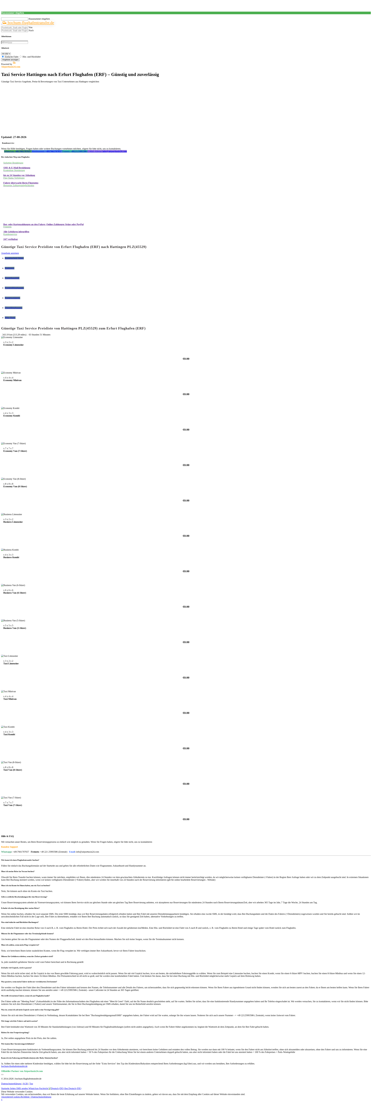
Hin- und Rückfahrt (32, 56)
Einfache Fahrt (11, 56)
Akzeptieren (6, 1097)
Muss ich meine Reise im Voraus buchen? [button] (18, 871)
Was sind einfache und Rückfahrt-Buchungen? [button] (20, 922)
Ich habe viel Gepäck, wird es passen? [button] (16, 968)
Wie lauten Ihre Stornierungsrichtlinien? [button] (18, 1044)
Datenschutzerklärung (11, 1083)
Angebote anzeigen (10, 60)
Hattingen (9, 268)
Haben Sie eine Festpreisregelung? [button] (15, 1032)
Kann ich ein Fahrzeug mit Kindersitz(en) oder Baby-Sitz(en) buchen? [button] (29, 1058)
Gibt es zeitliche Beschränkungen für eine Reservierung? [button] (24, 897)
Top (31, 1083)
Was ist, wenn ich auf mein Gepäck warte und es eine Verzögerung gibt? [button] (30, 1010)
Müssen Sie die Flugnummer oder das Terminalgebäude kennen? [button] (27, 933)
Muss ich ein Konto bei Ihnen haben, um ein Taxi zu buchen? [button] (25, 885)
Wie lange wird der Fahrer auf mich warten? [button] (19, 1021)
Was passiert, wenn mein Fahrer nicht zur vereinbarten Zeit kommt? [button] (29, 982)
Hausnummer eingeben (39, 19)
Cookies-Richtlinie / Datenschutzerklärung (31, 1097)
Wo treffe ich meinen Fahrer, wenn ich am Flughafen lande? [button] (25, 996)
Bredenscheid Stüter (14, 258)
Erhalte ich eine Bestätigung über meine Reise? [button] (20, 908)
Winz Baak (10, 317)
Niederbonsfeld (12, 278)
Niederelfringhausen (14, 288)
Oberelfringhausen (13, 308)
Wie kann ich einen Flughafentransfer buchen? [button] (20, 860)
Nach (31, 30)
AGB (25, 1083)
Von (30, 27)
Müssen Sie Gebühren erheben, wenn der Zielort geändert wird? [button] (27, 956)
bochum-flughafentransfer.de (30, 22)
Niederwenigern (12, 298)
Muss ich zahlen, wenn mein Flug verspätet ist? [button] (20, 945)
